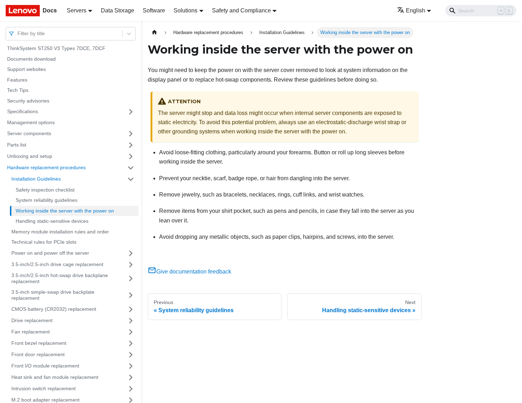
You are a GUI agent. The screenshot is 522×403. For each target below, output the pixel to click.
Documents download (31, 59)
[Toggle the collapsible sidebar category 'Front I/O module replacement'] (130, 366)
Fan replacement (30, 332)
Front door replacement (38, 354)
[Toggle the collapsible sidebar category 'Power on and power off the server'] (130, 253)
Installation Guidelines (36, 179)
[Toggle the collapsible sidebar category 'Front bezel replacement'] (130, 343)
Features (17, 80)
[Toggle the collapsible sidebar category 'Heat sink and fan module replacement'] (130, 377)
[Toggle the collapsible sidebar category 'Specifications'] (130, 111)
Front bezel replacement (38, 343)
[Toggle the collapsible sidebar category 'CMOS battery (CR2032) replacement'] (130, 309)
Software (154, 10)
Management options (31, 122)
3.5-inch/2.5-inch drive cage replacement (57, 264)
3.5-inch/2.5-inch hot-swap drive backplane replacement (59, 278)
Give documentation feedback (193, 272)
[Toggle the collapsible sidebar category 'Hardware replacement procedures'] (130, 167)
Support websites (26, 69)
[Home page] (154, 32)
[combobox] (18, 33)
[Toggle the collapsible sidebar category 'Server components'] (130, 133)
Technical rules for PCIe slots (43, 242)
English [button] (415, 10)
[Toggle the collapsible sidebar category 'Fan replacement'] (130, 332)
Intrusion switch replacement (43, 388)
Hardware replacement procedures (46, 167)
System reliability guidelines (46, 200)
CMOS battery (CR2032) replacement (53, 309)
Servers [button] (76, 10)
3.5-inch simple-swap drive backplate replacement (52, 295)
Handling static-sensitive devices (52, 221)
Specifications (22, 111)
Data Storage (117, 10)
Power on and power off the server (50, 253)
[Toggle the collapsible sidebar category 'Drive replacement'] (130, 320)
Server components (29, 133)
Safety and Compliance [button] (241, 10)
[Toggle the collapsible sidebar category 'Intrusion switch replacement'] (130, 388)
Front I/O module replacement (45, 366)
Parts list (16, 145)
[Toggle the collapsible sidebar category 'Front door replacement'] (130, 354)
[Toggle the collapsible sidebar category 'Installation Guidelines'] (130, 179)
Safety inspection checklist (45, 190)
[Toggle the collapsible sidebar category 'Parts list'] (130, 145)
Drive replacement (32, 320)
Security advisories (28, 101)
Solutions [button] (185, 10)
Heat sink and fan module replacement (54, 377)
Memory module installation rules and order (60, 231)
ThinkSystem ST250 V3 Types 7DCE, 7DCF (56, 48)
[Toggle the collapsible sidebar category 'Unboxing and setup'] (130, 156)
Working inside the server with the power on (65, 211)
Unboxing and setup (29, 156)
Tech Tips (17, 90)
